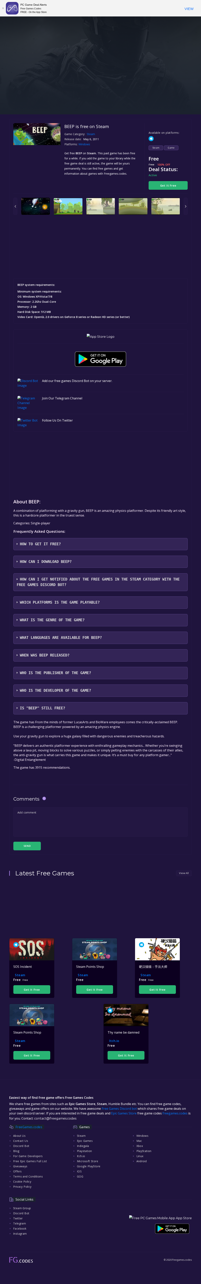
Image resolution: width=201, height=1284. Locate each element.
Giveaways (20, 1166)
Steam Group (22, 1208)
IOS (79, 1171)
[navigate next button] (186, 206)
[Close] (3, 8)
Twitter (18, 1218)
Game (171, 147)
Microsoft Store (87, 1161)
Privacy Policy (22, 1186)
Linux (139, 1156)
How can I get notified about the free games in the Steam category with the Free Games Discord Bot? (98, 582)
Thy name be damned (123, 1032)
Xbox (139, 1146)
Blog (16, 1151)
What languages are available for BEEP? (61, 637)
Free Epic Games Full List (30, 1161)
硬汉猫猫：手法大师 (153, 966)
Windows (85, 144)
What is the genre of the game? (52, 620)
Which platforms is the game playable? (60, 602)
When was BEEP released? (44, 655)
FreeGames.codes (29, 1127)
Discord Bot (21, 1146)
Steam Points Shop (90, 966)
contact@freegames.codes (55, 1118)
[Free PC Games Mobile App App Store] (160, 1218)
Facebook (19, 1228)
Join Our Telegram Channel (62, 398)
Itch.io (114, 1040)
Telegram (19, 1223)
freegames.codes (175, 1113)
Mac (139, 1141)
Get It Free (168, 185)
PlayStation (144, 1151)
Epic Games (85, 1141)
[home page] (21, 1260)
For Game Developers (28, 1156)
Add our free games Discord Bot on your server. (77, 381)
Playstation (84, 1151)
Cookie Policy (22, 1181)
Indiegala (83, 1146)
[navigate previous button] (15, 206)
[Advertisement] (100, 87)
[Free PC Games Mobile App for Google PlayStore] (100, 359)
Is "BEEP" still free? (42, 708)
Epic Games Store (124, 1113)
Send (27, 846)
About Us (19, 1136)
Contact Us (20, 1141)
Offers (17, 1171)
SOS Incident (22, 966)
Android (141, 1161)
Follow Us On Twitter (57, 420)
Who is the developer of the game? (55, 690)
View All (184, 873)
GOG (80, 1176)
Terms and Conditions (28, 1176)
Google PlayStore (88, 1166)
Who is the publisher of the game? (55, 673)
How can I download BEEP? (46, 561)
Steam (91, 134)
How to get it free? (40, 544)
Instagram (20, 1233)
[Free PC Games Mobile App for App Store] (100, 337)
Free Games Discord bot (119, 1108)
